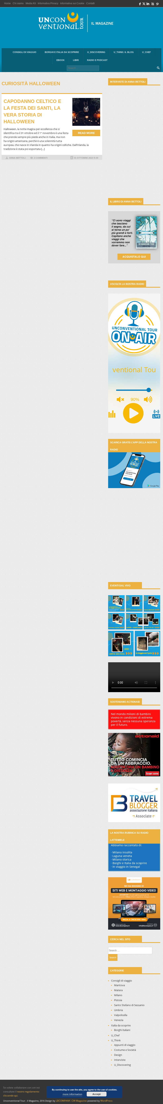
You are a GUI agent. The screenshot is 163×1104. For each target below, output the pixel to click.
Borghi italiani (122, 1030)
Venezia (118, 1020)
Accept (96, 1094)
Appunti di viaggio (124, 1045)
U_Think (116, 1040)
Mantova (119, 985)
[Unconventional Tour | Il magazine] (78, 23)
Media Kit (31, 3)
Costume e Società (125, 1050)
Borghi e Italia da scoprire (62, 52)
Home (7, 3)
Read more (86, 133)
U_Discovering (96, 52)
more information (72, 1094)
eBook (60, 60)
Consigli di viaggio (24, 52)
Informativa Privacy (48, 3)
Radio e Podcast (97, 60)
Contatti (90, 3)
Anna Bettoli (17, 158)
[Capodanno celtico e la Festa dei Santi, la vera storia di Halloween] (86, 112)
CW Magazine (79, 1100)
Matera (118, 990)
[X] (144, 4)
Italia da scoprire (121, 1025)
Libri (76, 60)
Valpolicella (120, 1015)
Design (118, 1055)
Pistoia (118, 1000)
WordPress (106, 1100)
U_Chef (146, 52)
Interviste (119, 1060)
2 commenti (41, 158)
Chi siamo (18, 3)
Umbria (118, 1010)
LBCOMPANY (63, 1100)
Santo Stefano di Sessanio (129, 1005)
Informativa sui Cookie (72, 3)
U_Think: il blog (124, 52)
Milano (118, 995)
